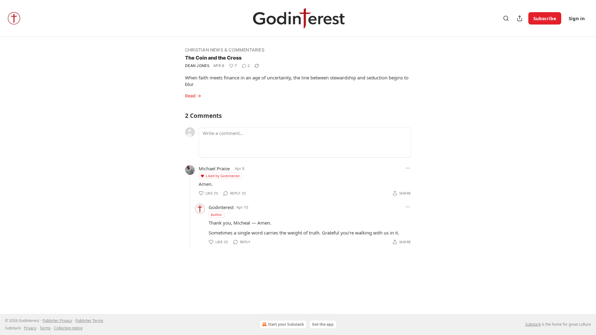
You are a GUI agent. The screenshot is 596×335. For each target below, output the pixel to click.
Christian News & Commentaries (224, 49)
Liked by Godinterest (223, 175)
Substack (533, 324)
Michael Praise (214, 168)
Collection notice (68, 328)
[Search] (506, 18)
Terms (45, 328)
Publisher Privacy (57, 320)
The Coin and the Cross (213, 58)
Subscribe (544, 18)
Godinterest (221, 207)
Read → (193, 95)
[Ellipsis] (408, 168)
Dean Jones (197, 65)
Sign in (577, 18)
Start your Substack (286, 324)
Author (216, 214)
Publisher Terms (89, 320)
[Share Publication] (519, 18)
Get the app (323, 324)
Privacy (30, 328)
